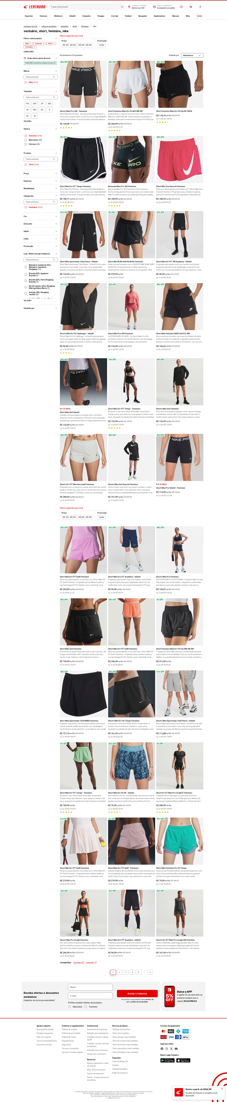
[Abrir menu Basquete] (148, 16)
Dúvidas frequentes (45, 1033)
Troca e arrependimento (47, 1041)
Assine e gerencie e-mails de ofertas (97, 1064)
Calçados (86, 16)
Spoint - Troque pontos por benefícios (98, 1078)
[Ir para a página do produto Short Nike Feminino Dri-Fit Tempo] (179, 841)
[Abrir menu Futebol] (133, 16)
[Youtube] (176, 1048)
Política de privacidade (71, 1033)
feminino (85, 26)
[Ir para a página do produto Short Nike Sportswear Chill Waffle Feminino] (83, 694)
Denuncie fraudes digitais (72, 1052)
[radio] (27, 103)
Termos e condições (70, 1048)
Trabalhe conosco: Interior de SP (98, 1038)
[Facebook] (162, 1048)
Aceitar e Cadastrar (137, 993)
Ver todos (27, 121)
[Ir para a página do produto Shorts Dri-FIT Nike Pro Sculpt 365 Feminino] (179, 913)
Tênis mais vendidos (120, 1033)
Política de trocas (69, 1037)
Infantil (72, 16)
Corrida (114, 16)
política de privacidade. (139, 1002)
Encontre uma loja (44, 1045)
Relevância (188, 55)
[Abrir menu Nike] (192, 16)
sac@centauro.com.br (113, 1098)
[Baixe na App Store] (183, 1060)
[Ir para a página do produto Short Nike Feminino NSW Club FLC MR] (179, 306)
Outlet (199, 16)
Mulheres (58, 16)
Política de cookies (69, 1029)
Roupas (101, 16)
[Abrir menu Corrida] (120, 16)
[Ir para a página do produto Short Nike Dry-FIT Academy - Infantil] (131, 549)
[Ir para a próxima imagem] (104, 84)
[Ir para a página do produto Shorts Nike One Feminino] (179, 381)
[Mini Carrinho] (191, 7)
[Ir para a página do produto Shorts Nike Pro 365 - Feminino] (83, 84)
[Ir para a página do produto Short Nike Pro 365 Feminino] (131, 306)
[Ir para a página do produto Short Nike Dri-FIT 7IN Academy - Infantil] (179, 234)
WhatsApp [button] (77, 963)
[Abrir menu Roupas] (106, 16)
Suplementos (159, 16)
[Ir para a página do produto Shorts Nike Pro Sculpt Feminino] (83, 913)
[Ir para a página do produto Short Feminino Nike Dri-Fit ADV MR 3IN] (131, 84)
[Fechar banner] (222, 1088)
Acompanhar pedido (45, 1029)
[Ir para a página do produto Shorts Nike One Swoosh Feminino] (131, 457)
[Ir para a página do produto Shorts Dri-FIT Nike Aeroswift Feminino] (83, 457)
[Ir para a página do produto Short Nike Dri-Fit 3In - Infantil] (131, 765)
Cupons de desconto (95, 1073)
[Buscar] (122, 7)
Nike (188, 16)
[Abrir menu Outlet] (204, 16)
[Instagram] (166, 1048)
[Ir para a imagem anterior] (63, 84)
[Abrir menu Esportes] (35, 16)
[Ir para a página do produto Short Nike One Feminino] (83, 621)
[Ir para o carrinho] (191, 7)
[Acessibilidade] (200, 7)
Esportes (29, 16)
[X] (171, 1048)
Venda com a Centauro (96, 1054)
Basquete (142, 16)
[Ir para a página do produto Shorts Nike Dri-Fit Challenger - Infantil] (83, 306)
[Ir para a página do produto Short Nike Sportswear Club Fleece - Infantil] (83, 234)
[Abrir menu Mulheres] (64, 16)
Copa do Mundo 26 (120, 1061)
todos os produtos (49, 26)
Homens (43, 16)
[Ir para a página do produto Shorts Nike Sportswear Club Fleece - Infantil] (179, 694)
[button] (41, 58)
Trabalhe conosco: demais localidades (98, 1045)
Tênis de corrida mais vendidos (125, 1041)
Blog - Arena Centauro (96, 1070)
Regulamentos (68, 1041)
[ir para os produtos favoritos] (181, 7)
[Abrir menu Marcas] (181, 16)
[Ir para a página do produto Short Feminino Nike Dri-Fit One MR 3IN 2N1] (179, 621)
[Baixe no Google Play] (167, 1060)
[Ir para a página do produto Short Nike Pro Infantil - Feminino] (179, 457)
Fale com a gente (44, 1037)
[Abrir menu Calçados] (92, 16)
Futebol (128, 16)
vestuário (64, 26)
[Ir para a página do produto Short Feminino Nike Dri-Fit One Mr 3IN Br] (179, 84)
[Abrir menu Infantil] (77, 16)
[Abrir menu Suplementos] (167, 16)
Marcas (175, 16)
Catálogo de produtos (121, 1029)
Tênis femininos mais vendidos (125, 1045)
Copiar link (90, 963)
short (75, 26)
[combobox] (85, 7)
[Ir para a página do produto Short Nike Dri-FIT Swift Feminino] (83, 549)
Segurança (66, 1045)
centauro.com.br (30, 26)
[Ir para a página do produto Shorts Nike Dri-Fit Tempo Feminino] (131, 694)
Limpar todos (29, 51)
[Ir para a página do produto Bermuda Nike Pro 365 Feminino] (131, 159)
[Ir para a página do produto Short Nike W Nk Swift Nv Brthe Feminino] (131, 234)
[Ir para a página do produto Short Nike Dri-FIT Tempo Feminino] (83, 159)
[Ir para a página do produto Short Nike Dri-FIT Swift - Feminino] (131, 841)
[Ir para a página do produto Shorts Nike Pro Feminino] (179, 549)
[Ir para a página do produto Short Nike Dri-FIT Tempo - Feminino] (131, 381)
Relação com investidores (97, 1033)
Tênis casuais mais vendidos (124, 1037)
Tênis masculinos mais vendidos (125, 1048)
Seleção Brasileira (119, 1069)
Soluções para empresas (97, 1050)
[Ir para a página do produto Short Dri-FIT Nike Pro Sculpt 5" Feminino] (179, 765)
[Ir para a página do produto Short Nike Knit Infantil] (83, 381)
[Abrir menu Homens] (49, 16)
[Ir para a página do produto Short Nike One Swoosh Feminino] (179, 159)
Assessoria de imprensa (97, 1029)
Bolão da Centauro (120, 1073)
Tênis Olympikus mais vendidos (125, 1052)
